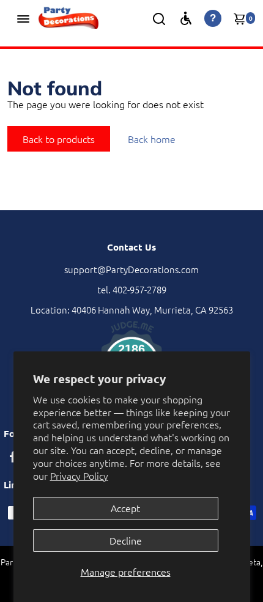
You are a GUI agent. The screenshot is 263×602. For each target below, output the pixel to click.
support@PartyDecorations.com (131, 269)
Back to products (59, 138)
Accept (125, 508)
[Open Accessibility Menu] (185, 18)
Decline (125, 540)
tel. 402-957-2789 (131, 289)
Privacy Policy (79, 475)
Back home (152, 138)
